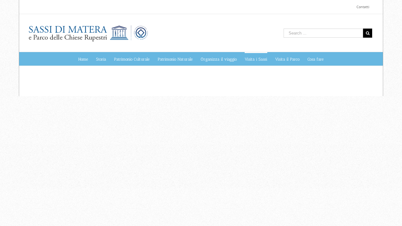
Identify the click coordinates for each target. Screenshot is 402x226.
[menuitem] (362, 7)
